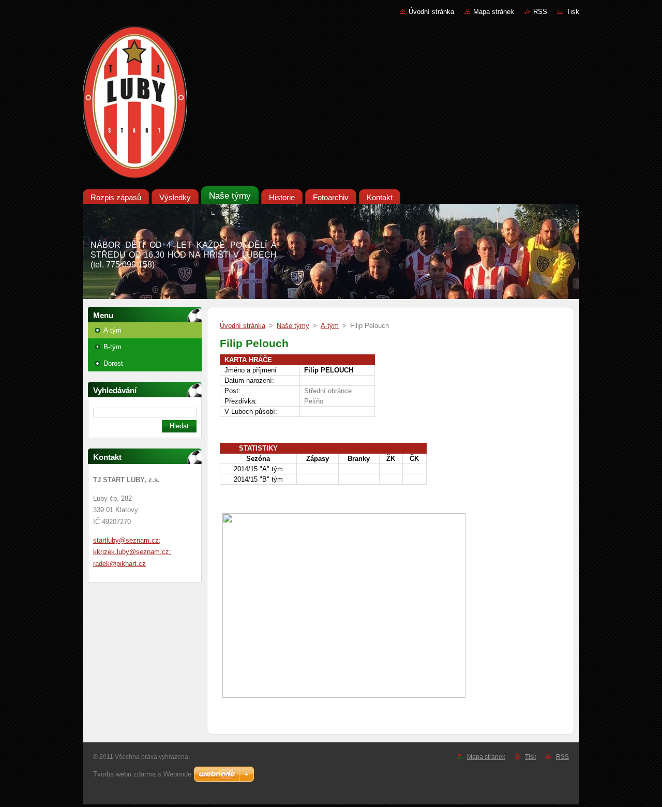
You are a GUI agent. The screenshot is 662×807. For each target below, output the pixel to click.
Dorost (113, 363)
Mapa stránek (493, 12)
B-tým (112, 347)
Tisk (572, 12)
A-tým (112, 330)
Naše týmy (293, 326)
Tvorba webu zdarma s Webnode (142, 774)
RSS (540, 12)
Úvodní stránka (431, 12)
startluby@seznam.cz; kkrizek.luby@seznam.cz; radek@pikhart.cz (132, 551)
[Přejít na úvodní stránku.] (331, 104)
